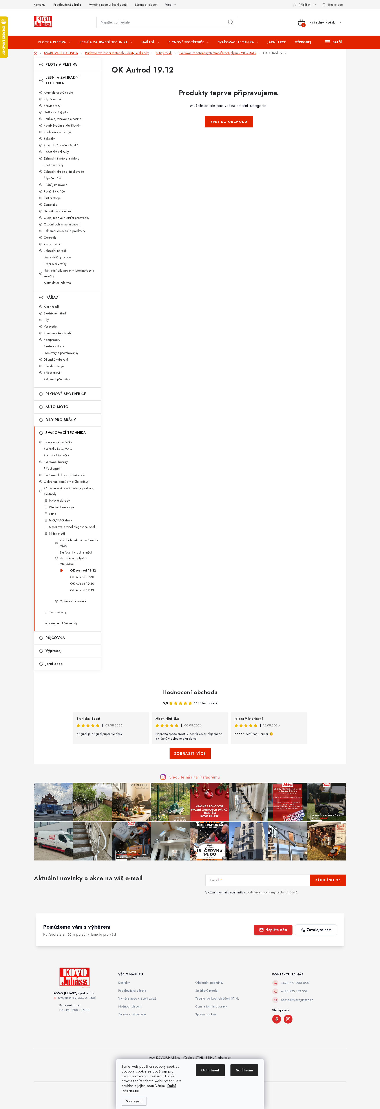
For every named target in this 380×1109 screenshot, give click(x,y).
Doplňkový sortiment (58, 211)
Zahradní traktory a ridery (61, 158)
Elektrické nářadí (55, 313)
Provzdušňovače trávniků (61, 145)
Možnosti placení (146, 4)
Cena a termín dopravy (211, 1006)
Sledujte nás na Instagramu (194, 777)
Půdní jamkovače (55, 185)
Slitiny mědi (57, 533)
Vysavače (50, 326)
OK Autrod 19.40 (82, 583)
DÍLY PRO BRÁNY (61, 419)
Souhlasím (244, 1070)
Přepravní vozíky (55, 264)
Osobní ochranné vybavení (62, 224)
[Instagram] (288, 1019)
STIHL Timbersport (218, 1057)
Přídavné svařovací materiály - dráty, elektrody (69, 491)
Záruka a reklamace (132, 1014)
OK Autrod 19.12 (83, 570)
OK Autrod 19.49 (82, 590)
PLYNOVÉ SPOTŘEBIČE (66, 393)
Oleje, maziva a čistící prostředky (66, 218)
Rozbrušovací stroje (57, 132)
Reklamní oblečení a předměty (64, 231)
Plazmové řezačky (56, 455)
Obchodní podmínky (209, 982)
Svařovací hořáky (56, 462)
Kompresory (52, 340)
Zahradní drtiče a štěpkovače (64, 171)
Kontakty (39, 4)
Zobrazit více (190, 753)
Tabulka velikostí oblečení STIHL (217, 998)
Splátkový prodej (206, 990)
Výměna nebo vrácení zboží (108, 4)
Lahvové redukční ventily (60, 623)
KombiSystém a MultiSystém (63, 125)
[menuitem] (54, 42)
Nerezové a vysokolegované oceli (72, 527)
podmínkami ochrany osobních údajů (272, 892)
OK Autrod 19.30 (82, 577)
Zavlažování (52, 244)
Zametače (50, 204)
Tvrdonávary (57, 612)
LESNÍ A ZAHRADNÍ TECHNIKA (62, 80)
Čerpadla (50, 237)
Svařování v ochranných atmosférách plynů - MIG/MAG (76, 558)
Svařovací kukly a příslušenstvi (64, 475)
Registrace (335, 4)
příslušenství (52, 372)
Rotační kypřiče (54, 191)
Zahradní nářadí (55, 251)
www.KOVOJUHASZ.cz (165, 1057)
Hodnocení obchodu (190, 692)
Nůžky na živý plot (56, 112)
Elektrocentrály (54, 346)
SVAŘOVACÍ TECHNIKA (66, 432)
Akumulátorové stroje (58, 92)
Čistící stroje (52, 198)
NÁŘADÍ (52, 297)
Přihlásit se (328, 880)
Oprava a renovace (73, 601)
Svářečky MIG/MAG (58, 449)
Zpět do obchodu (228, 122)
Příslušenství (52, 468)
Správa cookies (205, 1014)
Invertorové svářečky (58, 442)
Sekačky (49, 138)
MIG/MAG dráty (60, 520)
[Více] (333, 42)
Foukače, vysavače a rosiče (62, 119)
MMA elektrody (59, 500)
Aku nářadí (51, 307)
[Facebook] (276, 1019)
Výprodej (54, 650)
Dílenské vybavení (56, 359)
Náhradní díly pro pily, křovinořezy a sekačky (69, 273)
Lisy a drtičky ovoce (57, 257)
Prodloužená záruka (67, 4)
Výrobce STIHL (193, 1057)
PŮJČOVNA (55, 637)
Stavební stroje (54, 366)
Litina (52, 514)
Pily (46, 320)
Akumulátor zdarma (57, 283)
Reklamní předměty (57, 379)
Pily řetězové (53, 99)
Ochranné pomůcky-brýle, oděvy (66, 481)
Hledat (231, 22)
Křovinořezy (52, 105)
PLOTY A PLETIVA (61, 64)
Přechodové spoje (61, 507)
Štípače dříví (52, 178)
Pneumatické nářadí (57, 333)
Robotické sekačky (56, 152)
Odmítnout (210, 1070)
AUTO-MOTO (57, 406)
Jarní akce (54, 663)
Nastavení (134, 1101)
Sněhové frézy (54, 165)
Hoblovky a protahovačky (61, 353)
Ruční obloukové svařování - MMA (79, 543)
